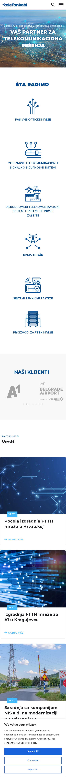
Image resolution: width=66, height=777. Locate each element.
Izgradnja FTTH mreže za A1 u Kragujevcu (31, 617)
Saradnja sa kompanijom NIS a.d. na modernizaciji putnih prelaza (31, 713)
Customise (33, 760)
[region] (33, 748)
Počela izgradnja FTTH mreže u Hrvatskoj (28, 524)
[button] (23, 404)
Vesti (12, 514)
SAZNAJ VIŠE (15, 539)
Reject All (33, 769)
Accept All (33, 751)
